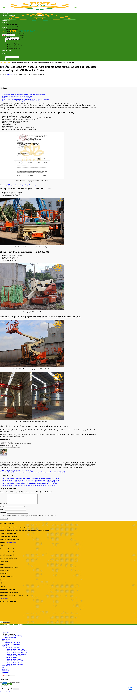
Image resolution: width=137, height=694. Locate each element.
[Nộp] (5, 59)
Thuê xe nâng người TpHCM (15, 31)
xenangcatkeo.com (11, 542)
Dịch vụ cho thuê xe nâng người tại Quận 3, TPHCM (15, 470)
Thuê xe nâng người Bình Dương (16, 33)
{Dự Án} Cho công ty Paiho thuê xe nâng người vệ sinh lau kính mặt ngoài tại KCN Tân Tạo (29, 483)
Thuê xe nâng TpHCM (13, 43)
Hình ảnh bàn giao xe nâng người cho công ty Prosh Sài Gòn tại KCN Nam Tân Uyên (26, 99)
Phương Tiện (6, 20)
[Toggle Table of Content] (1, 91)
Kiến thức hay (6, 50)
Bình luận (3, 503)
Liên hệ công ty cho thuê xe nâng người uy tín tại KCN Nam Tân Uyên (22, 101)
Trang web (3, 512)
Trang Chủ (5, 13)
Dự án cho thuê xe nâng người (9, 567)
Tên (1, 506)
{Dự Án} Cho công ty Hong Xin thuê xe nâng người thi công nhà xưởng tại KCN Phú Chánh (29, 485)
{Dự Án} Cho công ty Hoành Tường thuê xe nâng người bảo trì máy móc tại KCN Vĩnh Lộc (28, 482)
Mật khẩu (3, 686)
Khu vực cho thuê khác (13, 39)
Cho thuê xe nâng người (11, 29)
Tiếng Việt (7, 35)
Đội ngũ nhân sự (9, 19)
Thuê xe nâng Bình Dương (14, 45)
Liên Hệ (4, 53)
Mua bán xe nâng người (7, 552)
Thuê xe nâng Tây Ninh (14, 48)
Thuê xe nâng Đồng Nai (14, 46)
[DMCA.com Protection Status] (5, 623)
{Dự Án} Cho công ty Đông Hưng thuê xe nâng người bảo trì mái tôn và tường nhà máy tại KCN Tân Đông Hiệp (33, 472)
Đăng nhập (16, 689)
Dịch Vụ (4, 28)
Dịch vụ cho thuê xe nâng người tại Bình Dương (21, 185)
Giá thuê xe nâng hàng (11, 26)
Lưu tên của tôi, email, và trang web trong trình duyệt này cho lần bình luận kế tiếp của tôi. (29, 515)
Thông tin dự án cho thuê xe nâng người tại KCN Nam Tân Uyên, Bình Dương (24, 94)
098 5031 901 (7, 684)
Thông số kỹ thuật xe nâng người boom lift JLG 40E (17, 97)
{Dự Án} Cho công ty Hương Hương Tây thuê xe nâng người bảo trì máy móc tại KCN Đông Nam (30, 480)
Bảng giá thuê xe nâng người (8, 558)
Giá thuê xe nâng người (11, 24)
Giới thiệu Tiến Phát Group (12, 17)
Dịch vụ (2, 564)
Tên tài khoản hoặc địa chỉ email (10, 682)
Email (2, 509)
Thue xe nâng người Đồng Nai (15, 35)
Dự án (4, 52)
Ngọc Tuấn (10, 74)
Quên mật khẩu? (5, 692)
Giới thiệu (3, 580)
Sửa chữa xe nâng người (7, 555)
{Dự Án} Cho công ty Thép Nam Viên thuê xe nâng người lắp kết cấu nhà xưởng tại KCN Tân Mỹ (30, 478)
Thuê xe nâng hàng (10, 41)
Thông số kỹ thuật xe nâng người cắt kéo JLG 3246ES (17, 96)
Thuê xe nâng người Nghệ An (15, 37)
